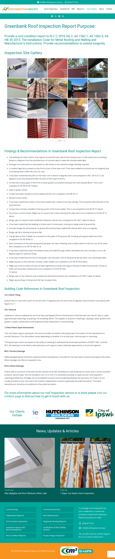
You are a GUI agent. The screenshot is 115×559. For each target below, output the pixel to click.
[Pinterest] (59, 16)
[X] (56, 16)
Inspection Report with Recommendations (15, 528)
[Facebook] (52, 16)
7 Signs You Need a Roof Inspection (21, 493)
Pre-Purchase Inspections (17, 521)
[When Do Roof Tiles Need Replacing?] (85, 463)
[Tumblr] (63, 16)
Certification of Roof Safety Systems (54, 528)
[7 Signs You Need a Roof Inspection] (29, 463)
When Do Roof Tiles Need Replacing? (77, 493)
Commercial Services (51, 509)
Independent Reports (15, 515)
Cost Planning (12, 509)
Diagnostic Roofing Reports (54, 521)
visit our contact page (99, 534)
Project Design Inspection (54, 535)
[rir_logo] (20, 9)
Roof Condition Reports (16, 535)
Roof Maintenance (51, 515)
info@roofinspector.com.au (93, 528)
